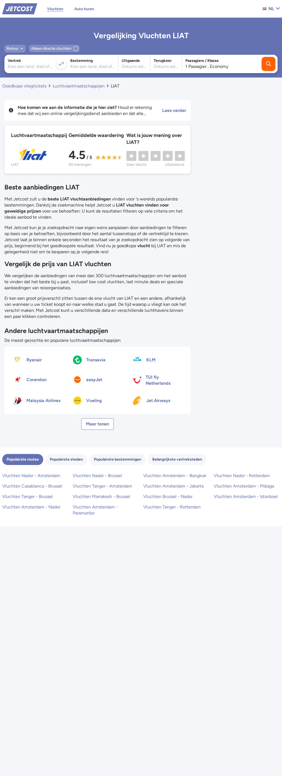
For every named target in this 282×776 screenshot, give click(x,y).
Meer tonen (97, 423)
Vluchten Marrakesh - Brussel (101, 496)
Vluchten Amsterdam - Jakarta (173, 486)
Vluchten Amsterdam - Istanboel (246, 496)
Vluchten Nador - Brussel (97, 475)
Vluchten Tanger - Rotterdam (172, 507)
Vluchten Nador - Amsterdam (31, 475)
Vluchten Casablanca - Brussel (32, 486)
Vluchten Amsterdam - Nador (31, 507)
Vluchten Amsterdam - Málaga (244, 486)
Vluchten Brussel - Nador (167, 496)
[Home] (19, 8)
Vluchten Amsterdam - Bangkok (174, 475)
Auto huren (84, 9)
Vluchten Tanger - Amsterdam (102, 486)
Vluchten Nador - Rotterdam (242, 475)
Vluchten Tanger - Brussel (27, 496)
